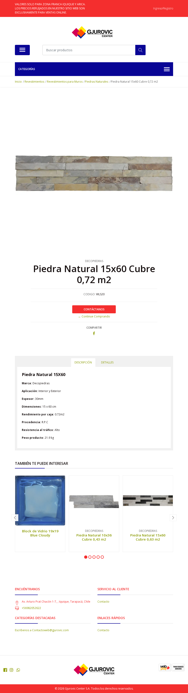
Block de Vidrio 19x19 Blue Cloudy (40, 533)
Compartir (94, 328)
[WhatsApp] (18, 670)
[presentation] (14, 517)
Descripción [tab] (83, 362)
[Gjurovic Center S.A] (92, 32)
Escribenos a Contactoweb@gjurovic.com (42, 630)
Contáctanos (94, 309)
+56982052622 (31, 608)
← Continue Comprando (94, 316)
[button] (86, 557)
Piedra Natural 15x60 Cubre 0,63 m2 (148, 537)
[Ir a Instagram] (11, 670)
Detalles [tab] (107, 362)
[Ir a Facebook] (5, 670)
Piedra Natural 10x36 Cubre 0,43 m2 (94, 537)
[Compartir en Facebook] (94, 334)
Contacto (103, 602)
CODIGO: (89, 294)
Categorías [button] (26, 69)
